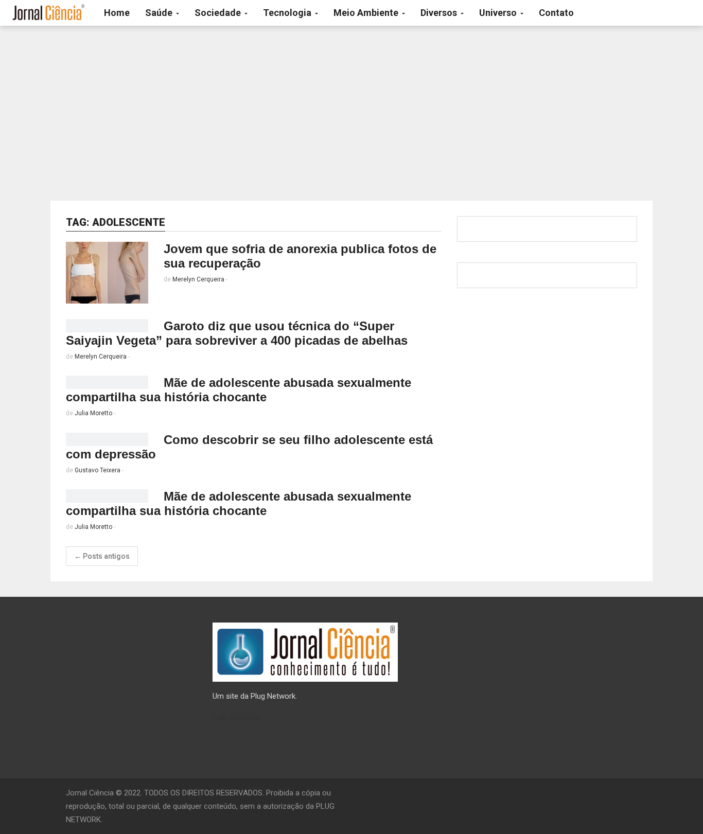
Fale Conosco (236, 717)
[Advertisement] (351, 113)
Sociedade (219, 12)
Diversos (439, 12)
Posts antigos (102, 556)
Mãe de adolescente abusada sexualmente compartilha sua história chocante (238, 390)
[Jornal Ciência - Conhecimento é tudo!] (48, 13)
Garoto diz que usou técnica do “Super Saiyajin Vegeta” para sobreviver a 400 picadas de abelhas (237, 333)
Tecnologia (288, 12)
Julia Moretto (93, 413)
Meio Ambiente (366, 12)
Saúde (159, 12)
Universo (499, 12)
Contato (556, 12)
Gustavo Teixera (97, 470)
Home (117, 12)
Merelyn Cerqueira (198, 279)
